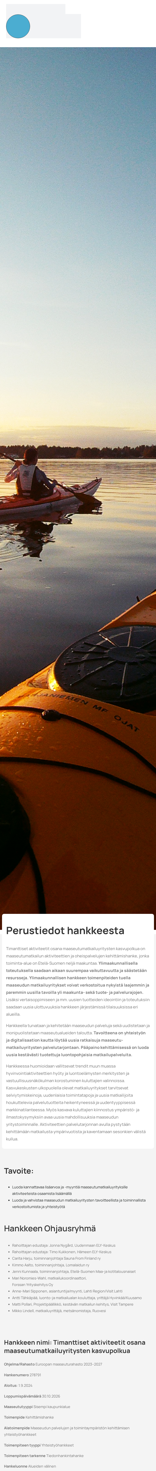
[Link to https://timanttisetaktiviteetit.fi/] (18, 26)
